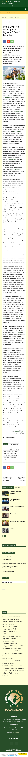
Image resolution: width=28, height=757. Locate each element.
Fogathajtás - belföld (9, 638)
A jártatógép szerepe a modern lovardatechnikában (10, 567)
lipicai (12, 655)
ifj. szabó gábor (13, 653)
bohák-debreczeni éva (16, 446)
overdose (5, 670)
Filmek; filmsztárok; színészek (8, 636)
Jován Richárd (18, 111)
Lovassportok (10, 17)
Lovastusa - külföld (6, 668)
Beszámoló (5, 619)
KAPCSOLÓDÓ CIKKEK (7, 487)
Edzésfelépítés (5, 510)
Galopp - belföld (7, 646)
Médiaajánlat (13, 749)
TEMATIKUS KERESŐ (7, 6)
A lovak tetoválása (7, 559)
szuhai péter (13, 457)
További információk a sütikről (12, 755)
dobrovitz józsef (14, 619)
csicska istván (15, 447)
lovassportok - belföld (8, 663)
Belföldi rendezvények (13, 617)
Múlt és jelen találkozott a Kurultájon (21, 479)
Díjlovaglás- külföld (18, 621)
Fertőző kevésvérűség (7, 633)
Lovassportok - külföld (7, 665)
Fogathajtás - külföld (8, 641)
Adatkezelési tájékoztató (13, 750)
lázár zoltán (21, 668)
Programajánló (19, 670)
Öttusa (12, 529)
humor (12, 651)
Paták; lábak (11, 670)
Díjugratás (17, 17)
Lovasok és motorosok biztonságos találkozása (14, 563)
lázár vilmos (14, 668)
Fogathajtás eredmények (9, 643)
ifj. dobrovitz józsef (19, 651)
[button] (26, 9)
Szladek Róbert (14, 455)
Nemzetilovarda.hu (20, 431)
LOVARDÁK (17, 1)
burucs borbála (7, 447)
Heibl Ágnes (16, 131)
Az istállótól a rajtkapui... (17, 506)
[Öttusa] (5, 530)
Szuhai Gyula (6, 97)
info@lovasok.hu (17, 732)
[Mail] (16, 743)
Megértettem (23, 753)
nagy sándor (14, 453)
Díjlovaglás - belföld (7, 621)
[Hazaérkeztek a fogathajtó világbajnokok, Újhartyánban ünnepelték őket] (5, 501)
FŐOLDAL (4, 1)
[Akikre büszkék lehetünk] (5, 523)
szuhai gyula (6, 457)
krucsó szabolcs (15, 451)
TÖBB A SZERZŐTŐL (20, 487)
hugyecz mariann (6, 650)
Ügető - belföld (5, 675)
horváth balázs (17, 648)
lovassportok (18, 660)
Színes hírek (7, 673)
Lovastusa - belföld (18, 665)
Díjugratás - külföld (9, 629)
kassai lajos (20, 653)
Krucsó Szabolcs (16, 169)
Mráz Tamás (18, 332)
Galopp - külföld (18, 646)
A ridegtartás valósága (8, 571)
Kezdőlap (4, 17)
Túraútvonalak (16, 673)
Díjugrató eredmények (16, 21)
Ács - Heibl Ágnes (14, 444)
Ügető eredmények (14, 675)
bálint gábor (6, 446)
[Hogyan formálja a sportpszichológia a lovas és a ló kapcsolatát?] (5, 493)
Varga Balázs (6, 187)
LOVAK (10, 1)
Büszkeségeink (5, 525)
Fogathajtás (4, 502)
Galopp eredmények (7, 648)
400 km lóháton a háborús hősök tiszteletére (7, 479)
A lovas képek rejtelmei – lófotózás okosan (13, 556)
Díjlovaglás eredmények (8, 624)
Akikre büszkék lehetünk (17, 521)
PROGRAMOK (11, 3)
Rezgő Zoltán (7, 455)
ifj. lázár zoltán (5, 653)
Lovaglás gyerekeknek (7, 658)
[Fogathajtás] (5, 515)
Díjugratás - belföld (8, 449)
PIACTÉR (4, 3)
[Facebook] (11, 743)
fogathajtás (18, 636)
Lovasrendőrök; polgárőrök (7, 660)
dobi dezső (16, 449)
